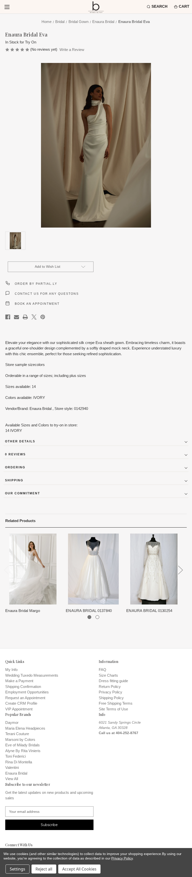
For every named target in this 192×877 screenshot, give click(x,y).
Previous (7, 570)
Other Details (20, 441)
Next (181, 570)
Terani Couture (17, 734)
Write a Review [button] (72, 49)
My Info (11, 669)
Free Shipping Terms (115, 703)
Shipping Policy (111, 698)
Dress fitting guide (113, 681)
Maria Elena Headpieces (25, 728)
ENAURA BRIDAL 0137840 (89, 610)
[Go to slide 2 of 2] (97, 617)
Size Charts (108, 675)
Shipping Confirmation (23, 686)
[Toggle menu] (7, 7)
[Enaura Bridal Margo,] (33, 569)
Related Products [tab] (20, 521)
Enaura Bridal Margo (22, 610)
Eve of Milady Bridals (22, 745)
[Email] (16, 316)
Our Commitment (22, 493)
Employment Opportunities (27, 692)
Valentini (12, 767)
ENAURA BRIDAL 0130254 (149, 610)
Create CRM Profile (21, 703)
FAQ (102, 669)
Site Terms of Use (113, 709)
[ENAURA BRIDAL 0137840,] (93, 569)
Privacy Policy (110, 692)
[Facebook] (7, 316)
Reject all (44, 869)
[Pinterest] (42, 316)
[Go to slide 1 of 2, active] (89, 617)
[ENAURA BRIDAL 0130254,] (154, 569)
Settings (17, 869)
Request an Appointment (25, 698)
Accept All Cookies (79, 869)
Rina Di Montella (18, 762)
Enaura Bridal (16, 773)
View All (11, 779)
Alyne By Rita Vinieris (22, 751)
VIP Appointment (18, 709)
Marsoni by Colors (20, 739)
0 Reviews (15, 454)
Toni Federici (15, 756)
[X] (34, 316)
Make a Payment (19, 681)
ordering (15, 467)
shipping (14, 480)
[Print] (25, 316)
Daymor (11, 722)
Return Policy (110, 686)
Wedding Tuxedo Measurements (31, 675)
